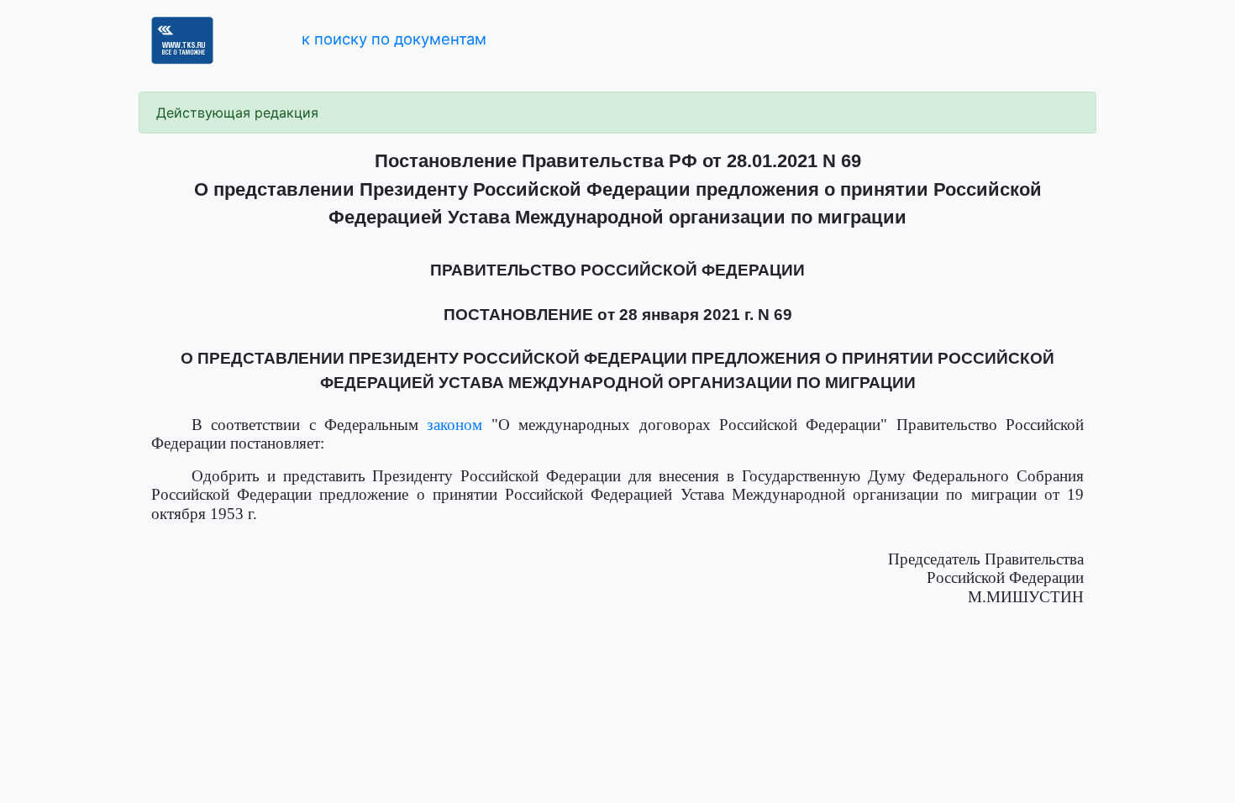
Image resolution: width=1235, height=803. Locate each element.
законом (454, 424)
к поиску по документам (394, 38)
